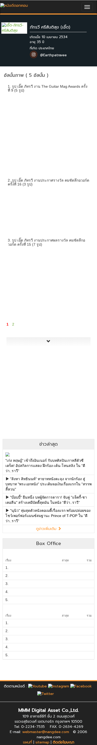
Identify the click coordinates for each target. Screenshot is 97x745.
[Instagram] (58, 686)
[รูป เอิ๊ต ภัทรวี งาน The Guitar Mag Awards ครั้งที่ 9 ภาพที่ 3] (77, 112)
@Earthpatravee (53, 55)
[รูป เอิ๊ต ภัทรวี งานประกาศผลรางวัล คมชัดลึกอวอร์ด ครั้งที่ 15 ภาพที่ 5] (48, 299)
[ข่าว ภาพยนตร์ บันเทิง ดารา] (14, 4)
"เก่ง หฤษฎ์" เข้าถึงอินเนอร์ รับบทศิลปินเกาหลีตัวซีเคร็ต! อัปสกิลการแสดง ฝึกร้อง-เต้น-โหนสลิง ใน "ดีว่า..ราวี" (45, 465)
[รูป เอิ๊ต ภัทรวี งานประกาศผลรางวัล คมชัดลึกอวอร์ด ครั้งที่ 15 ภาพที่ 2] (48, 265)
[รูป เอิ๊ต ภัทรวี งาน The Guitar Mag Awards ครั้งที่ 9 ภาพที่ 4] (19, 145)
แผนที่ (27, 742)
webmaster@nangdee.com (45, 732)
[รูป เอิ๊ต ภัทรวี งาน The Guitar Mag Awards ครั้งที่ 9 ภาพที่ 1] (19, 112)
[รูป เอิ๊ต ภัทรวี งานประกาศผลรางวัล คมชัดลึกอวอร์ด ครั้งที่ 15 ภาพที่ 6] (77, 299)
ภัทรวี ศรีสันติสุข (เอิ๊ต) (50, 27)
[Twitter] (45, 693)
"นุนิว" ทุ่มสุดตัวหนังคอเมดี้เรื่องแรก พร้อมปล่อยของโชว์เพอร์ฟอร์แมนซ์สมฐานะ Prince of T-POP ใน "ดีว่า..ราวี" (48, 515)
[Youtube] (37, 686)
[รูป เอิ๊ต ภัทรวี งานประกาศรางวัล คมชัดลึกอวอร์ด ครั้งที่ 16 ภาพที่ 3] (77, 205)
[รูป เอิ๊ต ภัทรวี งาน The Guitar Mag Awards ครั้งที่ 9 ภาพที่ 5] (48, 145)
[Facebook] (81, 686)
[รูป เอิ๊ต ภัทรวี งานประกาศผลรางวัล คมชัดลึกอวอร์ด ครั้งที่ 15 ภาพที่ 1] (19, 265)
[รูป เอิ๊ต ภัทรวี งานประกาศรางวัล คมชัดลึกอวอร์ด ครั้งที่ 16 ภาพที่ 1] (19, 205)
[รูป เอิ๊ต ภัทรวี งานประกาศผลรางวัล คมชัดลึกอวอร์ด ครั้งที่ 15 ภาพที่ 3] (77, 265)
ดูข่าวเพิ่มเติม (47, 529)
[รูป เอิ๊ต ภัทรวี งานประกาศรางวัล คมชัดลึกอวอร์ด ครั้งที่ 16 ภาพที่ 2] (48, 205)
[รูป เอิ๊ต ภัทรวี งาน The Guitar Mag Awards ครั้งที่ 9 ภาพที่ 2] (48, 112)
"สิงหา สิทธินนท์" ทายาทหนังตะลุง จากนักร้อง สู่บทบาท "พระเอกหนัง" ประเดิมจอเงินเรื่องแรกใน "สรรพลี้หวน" (48, 484)
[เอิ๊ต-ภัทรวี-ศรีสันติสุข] (18, 28)
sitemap (42, 742)
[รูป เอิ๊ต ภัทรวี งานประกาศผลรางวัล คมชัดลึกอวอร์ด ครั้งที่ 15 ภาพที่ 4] (19, 299)
